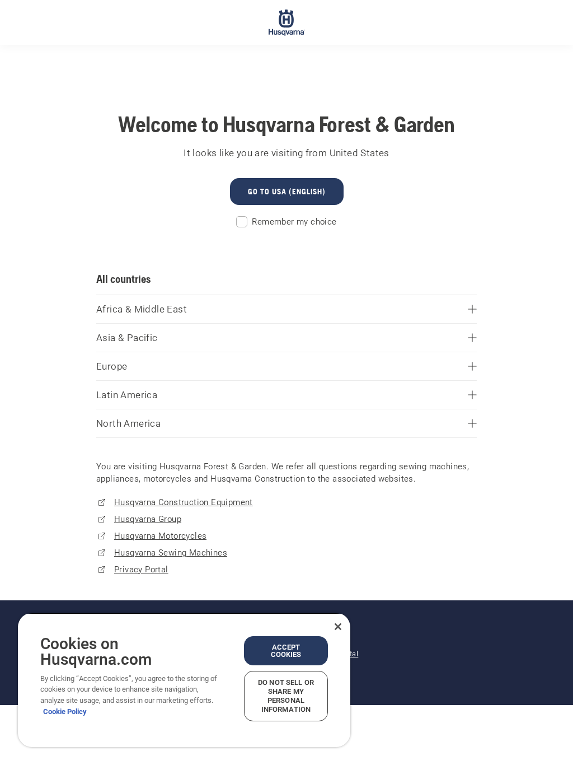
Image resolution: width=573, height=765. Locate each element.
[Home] (286, 22)
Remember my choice (294, 222)
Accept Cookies (286, 651)
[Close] (338, 626)
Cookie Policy (65, 711)
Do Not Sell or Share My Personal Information (286, 695)
